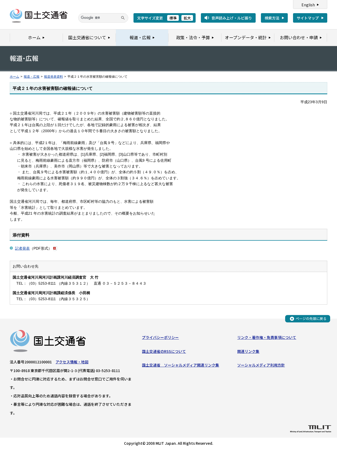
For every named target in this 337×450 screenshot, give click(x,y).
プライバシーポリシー (160, 337)
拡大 (187, 18)
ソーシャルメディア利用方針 (261, 365)
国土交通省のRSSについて (164, 351)
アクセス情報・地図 (72, 361)
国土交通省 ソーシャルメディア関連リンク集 (180, 365)
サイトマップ (308, 18)
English (308, 4)
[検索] (123, 18)
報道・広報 (31, 76)
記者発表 (22, 248)
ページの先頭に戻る (311, 318)
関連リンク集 (248, 351)
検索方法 (272, 18)
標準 (173, 18)
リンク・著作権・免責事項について (266, 337)
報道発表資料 (53, 76)
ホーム (14, 76)
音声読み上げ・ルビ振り (231, 18)
